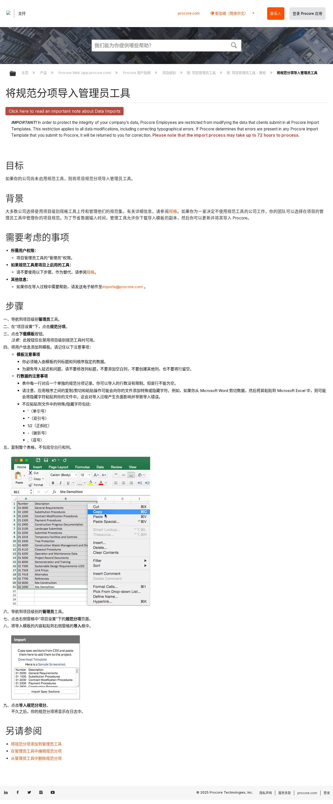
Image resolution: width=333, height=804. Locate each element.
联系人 (275, 13)
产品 (44, 73)
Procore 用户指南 (137, 73)
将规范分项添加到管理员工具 (36, 744)
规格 (173, 211)
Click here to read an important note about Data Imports (64, 111)
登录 (327, 793)
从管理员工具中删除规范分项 (36, 758)
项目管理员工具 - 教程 (249, 73)
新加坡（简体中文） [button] (231, 13)
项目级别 (169, 73)
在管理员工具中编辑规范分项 (36, 751)
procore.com (189, 13)
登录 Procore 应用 (307, 13)
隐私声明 (265, 793)
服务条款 (284, 793)
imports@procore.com (122, 286)
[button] (234, 44)
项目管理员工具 (204, 73)
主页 (25, 73)
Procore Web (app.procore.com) (85, 73)
